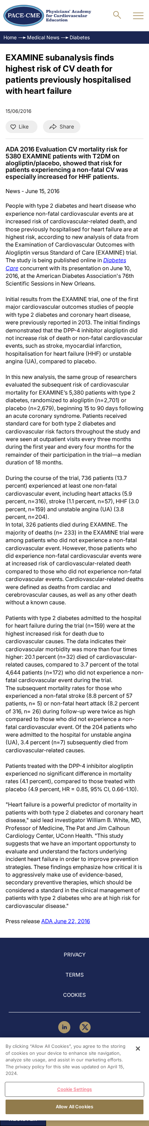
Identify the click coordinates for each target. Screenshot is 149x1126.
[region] (74, 1078)
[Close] (138, 1048)
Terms (74, 974)
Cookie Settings (74, 1089)
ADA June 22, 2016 (65, 921)
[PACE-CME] (47, 15)
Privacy (75, 954)
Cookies (74, 995)
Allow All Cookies (74, 1106)
